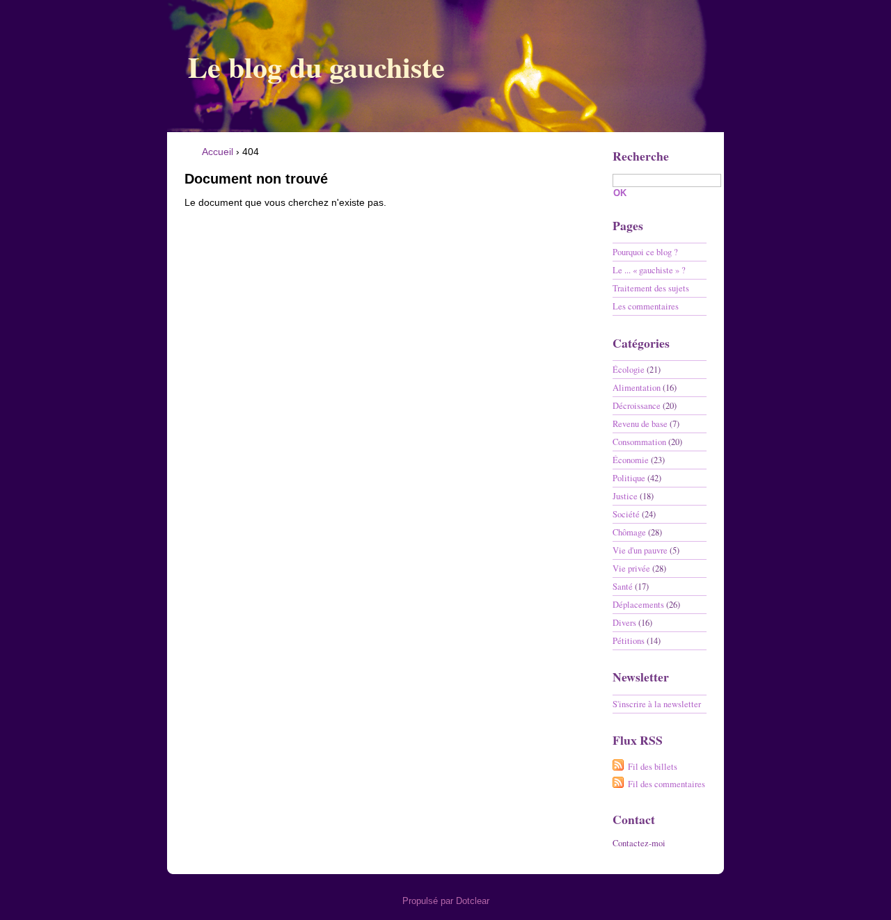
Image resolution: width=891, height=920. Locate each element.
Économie (631, 460)
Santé (623, 586)
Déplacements (638, 605)
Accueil (217, 151)
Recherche (641, 156)
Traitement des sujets (651, 288)
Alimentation (637, 388)
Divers (624, 623)
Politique (629, 478)
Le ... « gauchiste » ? (649, 270)
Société (626, 514)
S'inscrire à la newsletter (657, 704)
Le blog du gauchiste (316, 66)
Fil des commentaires (666, 784)
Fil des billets (652, 767)
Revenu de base (640, 424)
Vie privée (631, 568)
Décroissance (637, 406)
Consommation (639, 442)
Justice (625, 496)
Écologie (629, 370)
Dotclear (472, 901)
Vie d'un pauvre (640, 550)
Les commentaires (646, 306)
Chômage (629, 532)
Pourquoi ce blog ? (645, 252)
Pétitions (629, 641)
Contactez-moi (639, 843)
